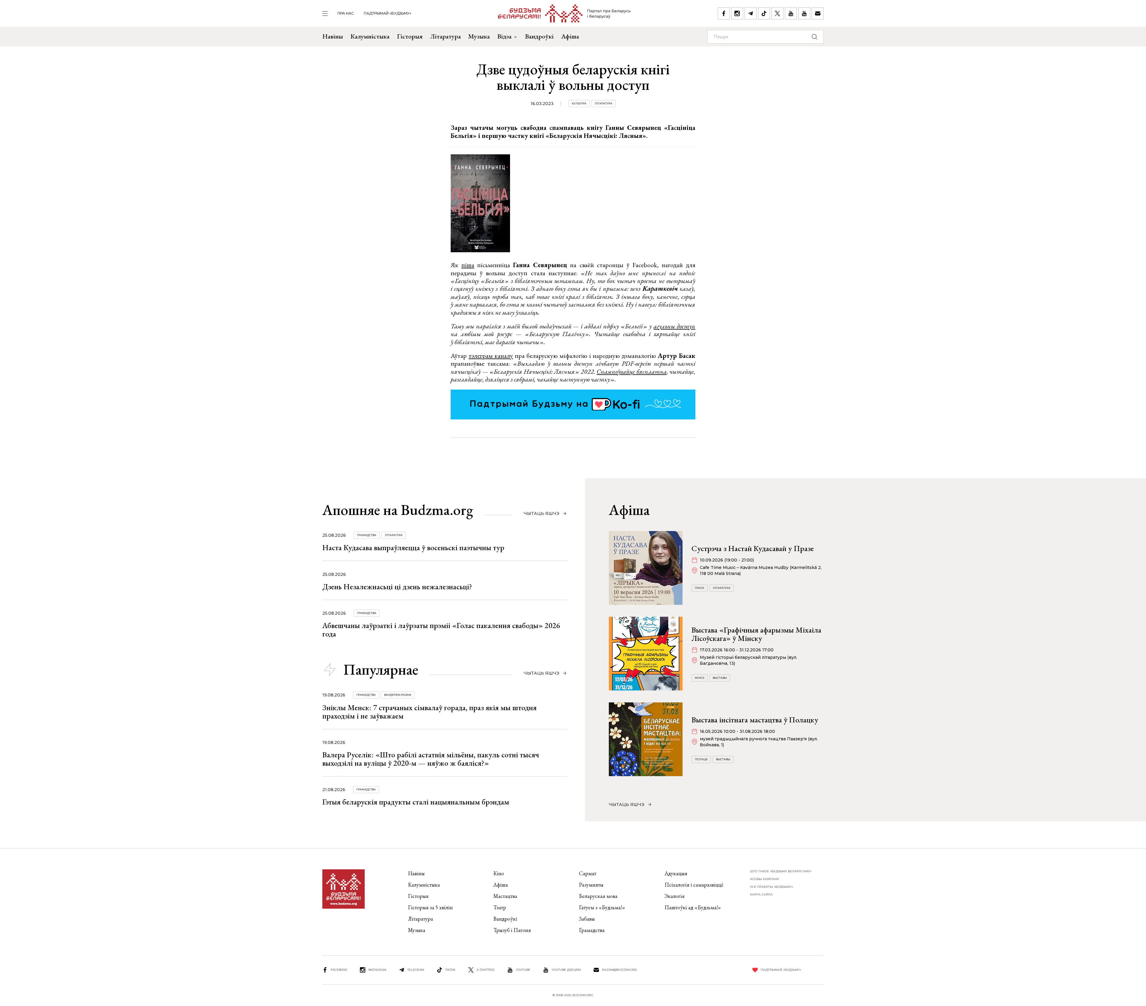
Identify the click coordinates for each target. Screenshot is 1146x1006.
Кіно (498, 873)
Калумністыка (369, 36)
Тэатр (499, 907)
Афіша (570, 36)
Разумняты (591, 884)
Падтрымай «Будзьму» (387, 13)
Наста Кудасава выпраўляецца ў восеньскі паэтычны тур (413, 547)
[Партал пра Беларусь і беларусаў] (564, 13)
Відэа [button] (504, 36)
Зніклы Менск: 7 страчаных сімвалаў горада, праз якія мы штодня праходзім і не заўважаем (429, 711)
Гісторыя (410, 36)
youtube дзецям (566, 970)
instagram (377, 970)
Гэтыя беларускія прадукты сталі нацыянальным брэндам (415, 802)
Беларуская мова (598, 896)
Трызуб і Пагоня (512, 930)
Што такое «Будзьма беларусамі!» (780, 871)
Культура (579, 103)
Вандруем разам (397, 694)
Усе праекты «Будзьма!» (771, 887)
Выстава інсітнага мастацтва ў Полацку (754, 720)
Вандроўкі (539, 36)
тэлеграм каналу (491, 355)
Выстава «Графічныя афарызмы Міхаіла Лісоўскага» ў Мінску (756, 634)
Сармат (587, 873)
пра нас (346, 13)
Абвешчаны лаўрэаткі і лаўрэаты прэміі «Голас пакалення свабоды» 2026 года (441, 629)
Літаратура (445, 36)
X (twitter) (486, 970)
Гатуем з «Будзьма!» (602, 907)
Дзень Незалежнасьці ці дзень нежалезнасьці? (397, 587)
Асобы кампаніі (764, 879)
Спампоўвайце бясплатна (632, 371)
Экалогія (675, 896)
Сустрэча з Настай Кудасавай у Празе (752, 548)
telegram (415, 970)
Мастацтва (505, 896)
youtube (523, 970)
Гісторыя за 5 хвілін (430, 907)
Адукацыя (676, 873)
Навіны (332, 36)
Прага (699, 588)
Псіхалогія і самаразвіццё (694, 884)
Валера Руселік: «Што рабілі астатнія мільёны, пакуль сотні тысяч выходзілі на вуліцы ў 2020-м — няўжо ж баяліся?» (430, 759)
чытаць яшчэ (541, 513)
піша (467, 265)
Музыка (479, 36)
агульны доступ (674, 326)
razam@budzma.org (619, 970)
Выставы (720, 677)
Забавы (587, 918)
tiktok (450, 970)
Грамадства (366, 535)
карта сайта (761, 894)
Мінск (699, 677)
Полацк (701, 759)
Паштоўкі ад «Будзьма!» (693, 907)
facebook (339, 970)
